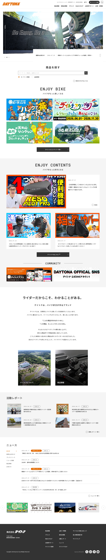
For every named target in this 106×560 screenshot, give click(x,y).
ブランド (47, 535)
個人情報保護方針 (77, 535)
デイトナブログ (63, 546)
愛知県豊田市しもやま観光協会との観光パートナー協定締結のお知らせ (37, 424)
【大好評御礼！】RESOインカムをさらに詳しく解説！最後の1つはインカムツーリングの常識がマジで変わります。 (82, 187)
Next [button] (100, 56)
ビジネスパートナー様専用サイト (66, 2)
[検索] (86, 72)
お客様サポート (49, 543)
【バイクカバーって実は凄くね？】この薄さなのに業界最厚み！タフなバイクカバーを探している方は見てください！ (77, 245)
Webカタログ (48, 539)
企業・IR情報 (62, 531)
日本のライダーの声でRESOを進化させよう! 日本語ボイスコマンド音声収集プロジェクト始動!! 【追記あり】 (52, 481)
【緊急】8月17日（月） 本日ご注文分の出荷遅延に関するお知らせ (40, 453)
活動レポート (62, 539)
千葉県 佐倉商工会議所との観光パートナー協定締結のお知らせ (85, 424)
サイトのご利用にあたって (80, 531)
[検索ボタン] (102, 2)
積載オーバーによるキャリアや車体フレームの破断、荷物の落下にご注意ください (45, 471)
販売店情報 (79, 2)
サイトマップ (76, 539)
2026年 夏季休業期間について (30, 462)
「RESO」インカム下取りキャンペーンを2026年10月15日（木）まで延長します (44, 490)
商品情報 (47, 531)
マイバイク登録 (49, 546)
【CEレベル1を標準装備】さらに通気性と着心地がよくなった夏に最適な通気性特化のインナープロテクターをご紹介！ (28, 245)
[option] (53, 33)
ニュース (61, 543)
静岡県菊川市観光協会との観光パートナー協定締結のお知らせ (37, 410)
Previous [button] (100, 54)
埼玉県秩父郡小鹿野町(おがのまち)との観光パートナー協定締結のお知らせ (85, 410)
